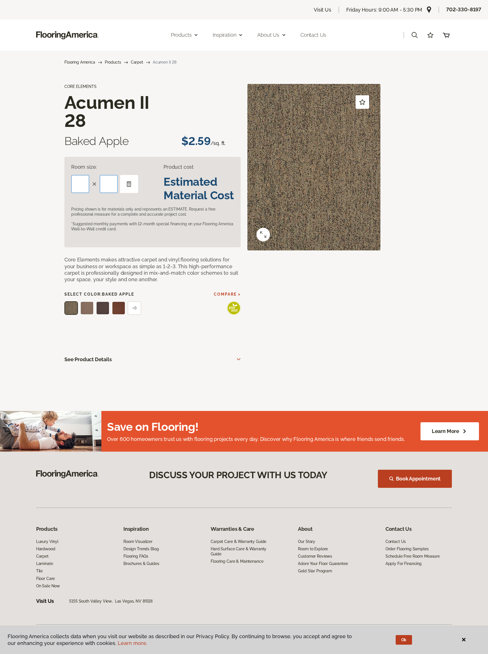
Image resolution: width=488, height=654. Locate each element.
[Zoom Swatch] (263, 234)
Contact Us (313, 35)
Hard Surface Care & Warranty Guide (238, 551)
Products (113, 62)
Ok (404, 640)
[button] (414, 35)
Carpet (137, 62)
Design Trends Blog (141, 549)
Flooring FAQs (135, 556)
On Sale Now (48, 586)
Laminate (44, 563)
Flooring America (79, 62)
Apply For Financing (403, 563)
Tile (39, 571)
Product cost (178, 167)
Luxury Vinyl (47, 541)
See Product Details (88, 359)
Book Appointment (418, 479)
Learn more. (132, 643)
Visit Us (322, 10)
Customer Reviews (315, 556)
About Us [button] (268, 35)
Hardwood (45, 549)
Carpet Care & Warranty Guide (238, 541)
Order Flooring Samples (407, 549)
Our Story (306, 541)
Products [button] (181, 35)
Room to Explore (313, 549)
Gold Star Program (315, 571)
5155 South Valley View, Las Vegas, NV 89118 (110, 601)
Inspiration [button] (224, 35)
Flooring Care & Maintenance (237, 561)
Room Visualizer (137, 541)
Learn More (445, 431)
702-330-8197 (463, 9)
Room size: (84, 167)
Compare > (227, 294)
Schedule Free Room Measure (412, 556)
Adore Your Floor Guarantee (323, 563)
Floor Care (45, 578)
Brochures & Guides (141, 563)
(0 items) (446, 35)
